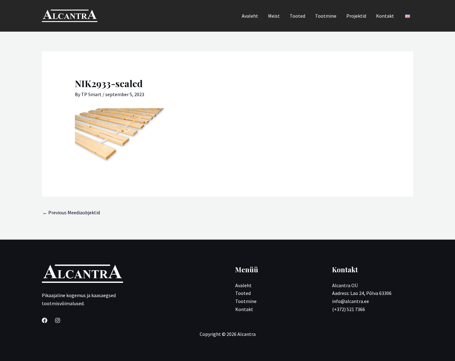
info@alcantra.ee (350, 301)
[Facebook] (44, 320)
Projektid (356, 16)
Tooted (297, 16)
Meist (274, 16)
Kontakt (385, 16)
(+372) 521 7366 (348, 309)
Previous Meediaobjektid (71, 212)
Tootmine (325, 16)
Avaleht (250, 16)
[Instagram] (57, 320)
